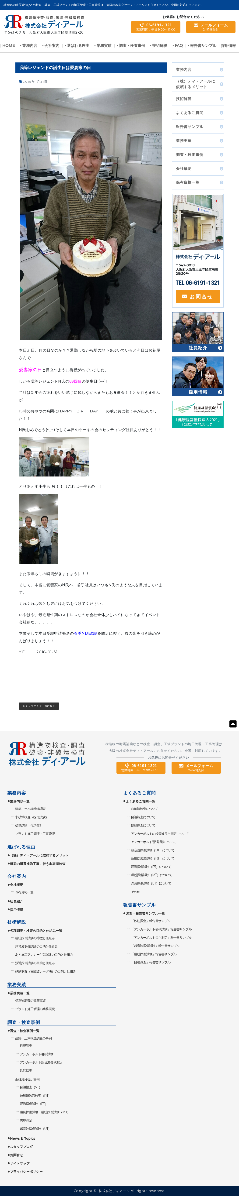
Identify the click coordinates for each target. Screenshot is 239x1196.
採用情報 (228, 46)
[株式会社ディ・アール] (44, 23)
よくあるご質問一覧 (140, 801)
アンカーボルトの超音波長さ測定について (159, 834)
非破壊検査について (144, 809)
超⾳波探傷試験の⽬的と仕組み (36, 946)
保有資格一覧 (188, 182)
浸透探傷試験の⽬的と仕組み (34, 963)
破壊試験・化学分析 (28, 825)
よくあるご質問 (190, 112)
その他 (135, 892)
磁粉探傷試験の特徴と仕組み (34, 938)
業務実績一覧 (20, 993)
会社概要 (184, 168)
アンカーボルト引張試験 (36, 1054)
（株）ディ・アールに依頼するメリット (195, 84)
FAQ (179, 46)
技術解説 (159, 46)
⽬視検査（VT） (31, 1087)
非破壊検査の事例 (27, 1080)
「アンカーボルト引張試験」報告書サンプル (161, 929)
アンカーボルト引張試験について (153, 842)
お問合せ (202, 296)
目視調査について (143, 817)
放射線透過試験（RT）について (152, 858)
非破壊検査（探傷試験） (31, 817)
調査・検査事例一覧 (24, 1031)
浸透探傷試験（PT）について (151, 867)
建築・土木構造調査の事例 (33, 1038)
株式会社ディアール (114, 1191)
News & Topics (22, 1138)
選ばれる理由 (78, 46)
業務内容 (29, 46)
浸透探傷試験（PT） (34, 1104)
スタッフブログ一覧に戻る (39, 706)
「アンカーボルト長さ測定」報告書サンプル (161, 938)
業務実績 (104, 46)
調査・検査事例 (132, 46)
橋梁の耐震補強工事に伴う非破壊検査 (38, 864)
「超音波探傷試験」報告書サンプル (155, 946)
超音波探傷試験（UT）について (152, 850)
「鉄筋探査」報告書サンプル (150, 921)
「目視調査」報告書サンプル (150, 962)
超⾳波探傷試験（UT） (35, 1129)
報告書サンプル (203, 46)
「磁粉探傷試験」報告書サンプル (153, 954)
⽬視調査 (26, 1046)
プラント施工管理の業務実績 (34, 1009)
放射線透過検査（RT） (35, 1095)
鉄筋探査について (143, 825)
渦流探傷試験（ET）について (151, 883)
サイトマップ (20, 1163)
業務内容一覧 (20, 801)
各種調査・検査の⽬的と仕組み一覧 (36, 931)
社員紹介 (16, 901)
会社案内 (52, 46)
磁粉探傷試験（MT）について (151, 875)
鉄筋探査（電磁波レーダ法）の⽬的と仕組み (45, 971)
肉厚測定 (26, 1120)
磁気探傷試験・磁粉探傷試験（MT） (45, 1112)
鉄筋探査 (26, 1071)
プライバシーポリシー (26, 1171)
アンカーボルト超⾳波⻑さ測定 (41, 1062)
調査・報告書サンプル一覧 (145, 913)
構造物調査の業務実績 (30, 1000)
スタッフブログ (21, 1147)
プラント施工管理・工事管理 (34, 834)
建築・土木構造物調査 (30, 809)
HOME (8, 46)
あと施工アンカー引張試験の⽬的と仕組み (44, 955)
